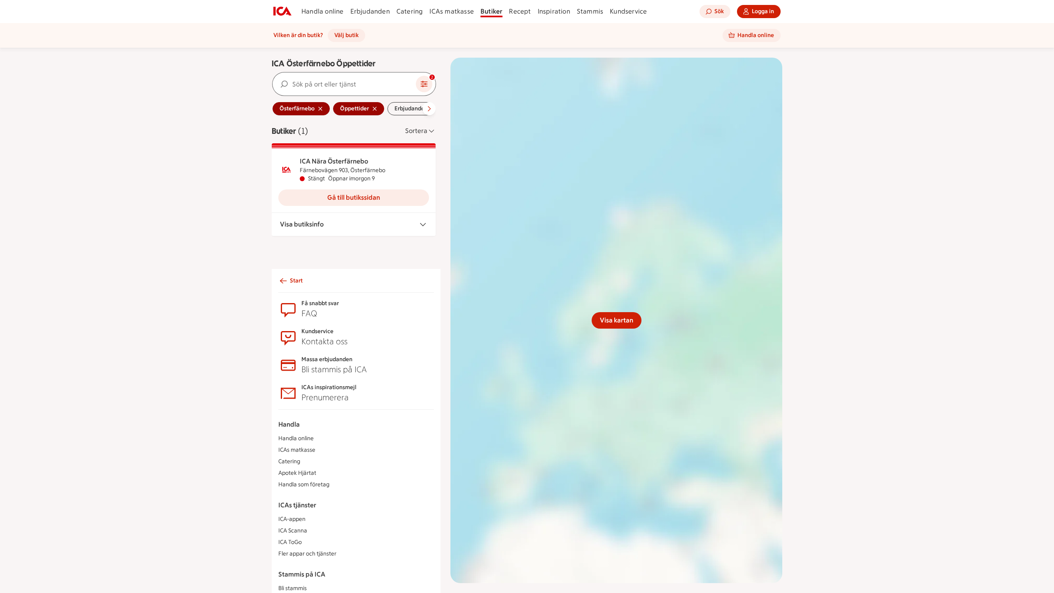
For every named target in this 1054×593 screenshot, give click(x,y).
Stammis (590, 11)
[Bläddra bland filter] (429, 108)
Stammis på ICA (301, 574)
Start (296, 280)
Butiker (491, 11)
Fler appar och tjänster (307, 553)
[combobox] (344, 84)
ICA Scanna (292, 530)
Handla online (322, 11)
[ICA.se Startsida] (282, 11)
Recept (520, 11)
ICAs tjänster (297, 505)
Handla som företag (303, 484)
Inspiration (554, 11)
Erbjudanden (370, 11)
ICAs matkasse (451, 11)
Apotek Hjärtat (297, 472)
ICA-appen (291, 519)
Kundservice (628, 11)
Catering (409, 11)
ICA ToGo (290, 542)
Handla (289, 424)
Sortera (416, 131)
